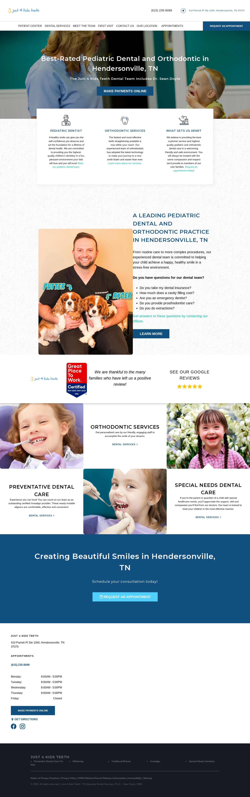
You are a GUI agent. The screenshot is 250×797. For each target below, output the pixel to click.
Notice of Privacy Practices (45, 778)
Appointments (172, 26)
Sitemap (147, 778)
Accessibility (134, 778)
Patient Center (30, 26)
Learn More (151, 334)
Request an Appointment (226, 26)
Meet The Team (84, 26)
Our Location (147, 26)
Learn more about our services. (125, 163)
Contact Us (125, 26)
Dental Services (57, 26)
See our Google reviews (190, 375)
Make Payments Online (125, 91)
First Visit (105, 26)
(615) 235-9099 (161, 10)
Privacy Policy (68, 778)
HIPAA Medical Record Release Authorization (102, 778)
